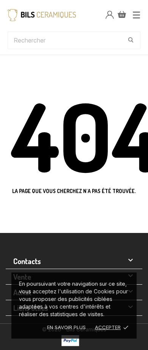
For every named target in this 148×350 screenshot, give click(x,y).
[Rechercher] (131, 39)
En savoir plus (66, 327)
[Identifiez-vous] (109, 15)
